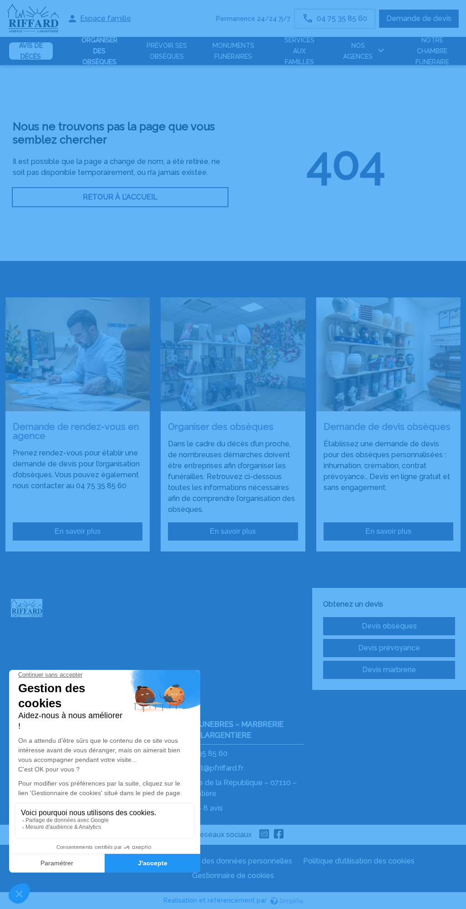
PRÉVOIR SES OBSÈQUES (167, 51)
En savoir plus (78, 531)
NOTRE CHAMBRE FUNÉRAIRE (432, 51)
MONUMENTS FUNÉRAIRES (233, 51)
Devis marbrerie (389, 669)
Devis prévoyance (389, 647)
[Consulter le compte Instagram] (264, 834)
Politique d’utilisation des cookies (359, 861)
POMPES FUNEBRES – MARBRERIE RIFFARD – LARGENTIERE (223, 730)
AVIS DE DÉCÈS (31, 51)
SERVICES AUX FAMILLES (299, 51)
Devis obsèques (389, 626)
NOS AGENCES (358, 51)
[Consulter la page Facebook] (279, 834)
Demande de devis (418, 18)
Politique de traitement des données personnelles (206, 861)
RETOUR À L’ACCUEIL (120, 197)
